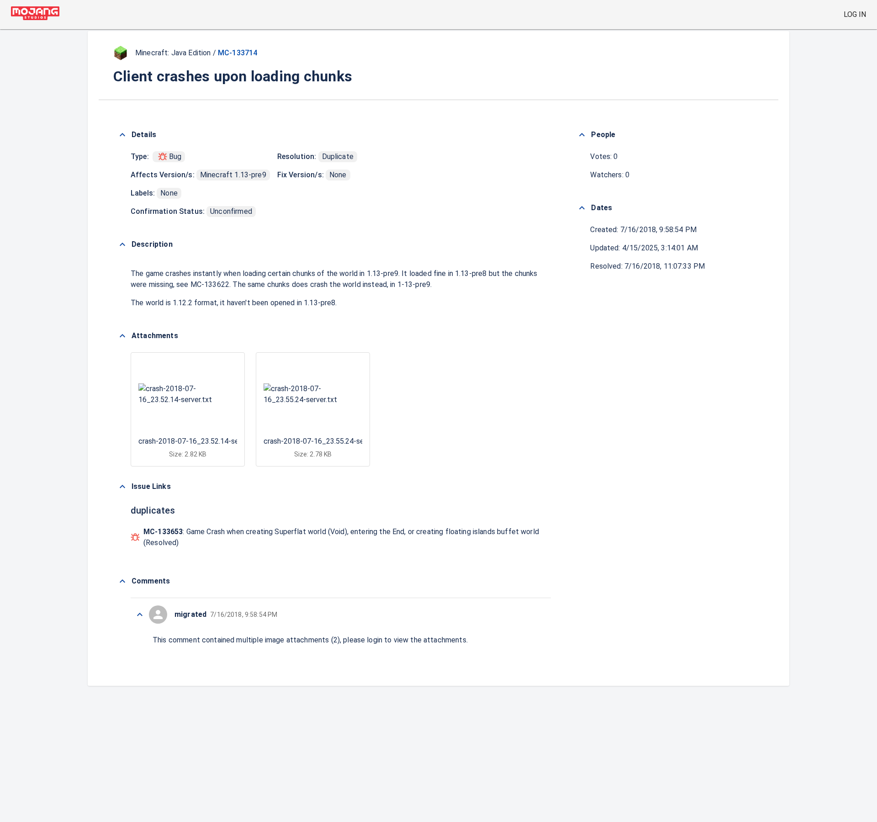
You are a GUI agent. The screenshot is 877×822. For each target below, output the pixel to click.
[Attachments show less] (122, 336)
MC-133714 (237, 52)
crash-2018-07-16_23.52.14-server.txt (200, 441)
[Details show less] (122, 135)
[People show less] (582, 135)
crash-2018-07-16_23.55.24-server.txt (325, 441)
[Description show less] (122, 244)
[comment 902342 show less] (140, 614)
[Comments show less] (122, 581)
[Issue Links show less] (122, 486)
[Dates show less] (582, 208)
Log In (855, 14)
